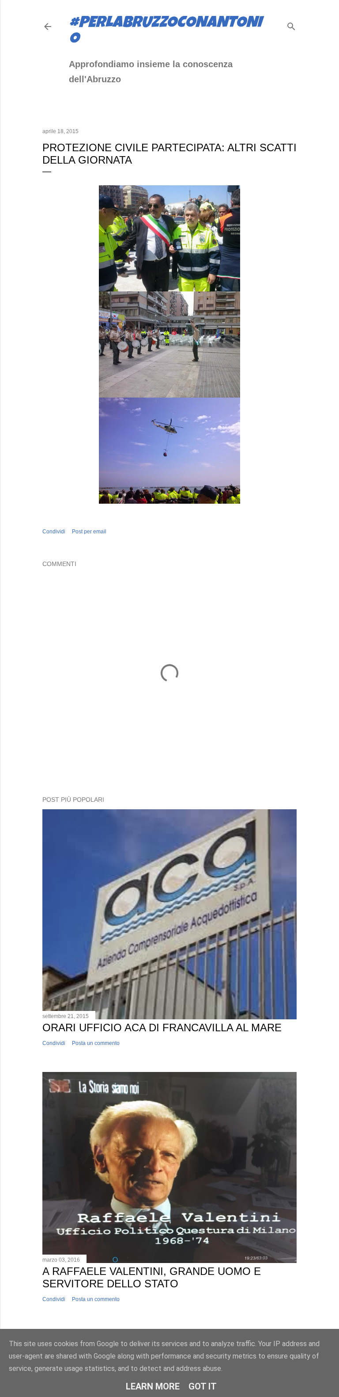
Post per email (89, 531)
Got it (202, 1386)
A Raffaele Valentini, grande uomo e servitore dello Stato (151, 1277)
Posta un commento (96, 1043)
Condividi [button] (53, 531)
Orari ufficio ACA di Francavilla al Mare (162, 1027)
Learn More (153, 1386)
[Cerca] (291, 24)
